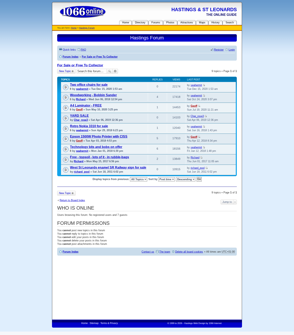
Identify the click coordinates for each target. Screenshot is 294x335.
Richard (81, 99)
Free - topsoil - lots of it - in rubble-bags (99, 157)
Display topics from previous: (111, 179)
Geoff (79, 109)
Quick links (69, 49)
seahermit (82, 88)
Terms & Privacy (109, 323)
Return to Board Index (72, 200)
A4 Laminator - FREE (86, 105)
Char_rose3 (81, 119)
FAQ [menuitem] (83, 49)
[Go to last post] (204, 85)
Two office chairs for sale (89, 84)
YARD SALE (79, 115)
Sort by (153, 179)
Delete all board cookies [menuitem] (189, 251)
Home (74, 28)
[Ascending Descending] (186, 179)
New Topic (65, 71)
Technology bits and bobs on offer (96, 147)
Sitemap (94, 323)
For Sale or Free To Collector (80, 65)
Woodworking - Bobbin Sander (93, 95)
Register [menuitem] (219, 49)
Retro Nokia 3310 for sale (89, 126)
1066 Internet (215, 323)
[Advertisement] (147, 288)
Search (110, 71)
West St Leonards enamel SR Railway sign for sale (108, 167)
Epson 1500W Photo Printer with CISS (98, 136)
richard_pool (82, 171)
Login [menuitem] (232, 49)
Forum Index (70, 251)
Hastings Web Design (194, 323)
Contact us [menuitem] (148, 251)
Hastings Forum (87, 28)
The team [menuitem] (164, 251)
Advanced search (115, 71)
